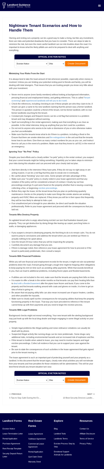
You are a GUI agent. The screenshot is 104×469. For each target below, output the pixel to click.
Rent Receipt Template (12, 448)
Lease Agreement (35, 434)
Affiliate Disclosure (87, 434)
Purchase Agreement (11, 443)
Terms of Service (87, 439)
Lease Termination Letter (13, 434)
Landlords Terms (61, 439)
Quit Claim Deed (35, 457)
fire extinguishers (57, 137)
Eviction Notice (9, 429)
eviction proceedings (47, 188)
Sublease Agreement (37, 439)
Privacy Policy (86, 443)
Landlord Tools (60, 434)
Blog (56, 429)
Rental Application (10, 439)
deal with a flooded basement (27, 283)
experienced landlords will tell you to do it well (46, 101)
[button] (99, 5)
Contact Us (84, 429)
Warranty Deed (34, 462)
